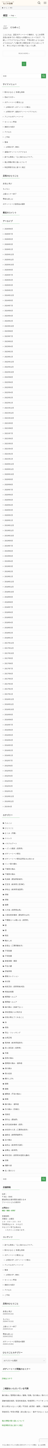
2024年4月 (9, 316)
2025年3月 (9, 285)
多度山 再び (7, 184)
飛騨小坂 (8, 1165)
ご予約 (7, 137)
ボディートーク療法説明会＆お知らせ (19, 859)
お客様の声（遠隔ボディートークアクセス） (22, 112)
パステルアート (11, 843)
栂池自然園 (9, 992)
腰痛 (6, 1084)
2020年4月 (9, 505)
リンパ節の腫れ (11, 864)
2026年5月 (9, 239)
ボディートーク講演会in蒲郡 (14, 204)
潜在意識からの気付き (13, 1012)
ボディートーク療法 (12, 854)
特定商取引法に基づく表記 (15, 167)
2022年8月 (9, 377)
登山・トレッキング (12, 1033)
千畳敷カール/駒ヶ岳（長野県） (17, 920)
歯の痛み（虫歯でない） (14, 1007)
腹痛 (6, 1099)
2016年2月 (9, 750)
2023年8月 (9, 331)
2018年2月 (9, 633)
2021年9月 (9, 423)
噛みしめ (8, 941)
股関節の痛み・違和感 (13, 1063)
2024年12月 (9, 295)
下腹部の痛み (10, 869)
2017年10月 (9, 653)
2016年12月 (9, 699)
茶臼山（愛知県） (12, 1119)
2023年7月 (9, 336)
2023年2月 (9, 352)
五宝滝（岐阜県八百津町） (15, 884)
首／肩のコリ (10, 1171)
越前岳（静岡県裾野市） (14, 1135)
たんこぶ (8, 823)
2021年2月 (9, 454)
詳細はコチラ (7, 1378)
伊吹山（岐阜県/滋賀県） (14, 889)
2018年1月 (9, 638)
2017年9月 (9, 658)
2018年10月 (9, 592)
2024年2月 (9, 321)
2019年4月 (9, 561)
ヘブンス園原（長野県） (14, 848)
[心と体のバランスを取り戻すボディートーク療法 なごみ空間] (8, 3)
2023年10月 (9, 326)
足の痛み (8, 1140)
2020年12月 (9, 464)
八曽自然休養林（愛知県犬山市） (18, 915)
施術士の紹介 (10, 127)
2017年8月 (9, 663)
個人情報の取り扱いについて (16, 162)
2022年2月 (9, 398)
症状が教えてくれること (14, 1017)
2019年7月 (9, 546)
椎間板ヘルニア (11, 997)
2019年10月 (9, 536)
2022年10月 (9, 372)
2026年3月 (9, 244)
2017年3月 (9, 684)
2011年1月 (9, 791)
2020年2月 (9, 515)
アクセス (8, 132)
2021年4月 (9, 449)
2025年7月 (9, 275)
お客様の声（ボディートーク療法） (18, 107)
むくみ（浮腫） (11, 833)
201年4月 (8, 807)
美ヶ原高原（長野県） (13, 1048)
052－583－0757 (8, 1211)
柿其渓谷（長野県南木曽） (15, 987)
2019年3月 (9, 566)
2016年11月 (9, 704)
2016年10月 (9, 709)
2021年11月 (9, 413)
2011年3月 (9, 781)
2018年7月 (9, 607)
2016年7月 (9, 725)
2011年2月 (9, 786)
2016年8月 (9, 720)
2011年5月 (9, 771)
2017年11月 (9, 648)
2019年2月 (9, 571)
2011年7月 (9, 761)
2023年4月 (9, 346)
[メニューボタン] (45, 3)
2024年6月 (9, 311)
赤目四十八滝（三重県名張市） (17, 1130)
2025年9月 (9, 270)
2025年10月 (9, 265)
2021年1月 (9, 459)
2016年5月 (9, 735)
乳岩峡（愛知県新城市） (14, 879)
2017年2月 (9, 689)
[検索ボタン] (39, 3)
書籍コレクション (12, 976)
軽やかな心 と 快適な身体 (14, 92)
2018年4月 (9, 622)
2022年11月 (9, 367)
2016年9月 (9, 715)
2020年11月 (9, 469)
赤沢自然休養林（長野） (14, 1124)
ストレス (8, 838)
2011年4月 (9, 776)
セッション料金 (11, 122)
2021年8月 (9, 428)
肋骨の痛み (9, 1058)
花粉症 (7, 1114)
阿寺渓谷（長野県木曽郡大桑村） (18, 1155)
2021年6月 (9, 439)
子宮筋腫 (8, 951)
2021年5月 (9, 444)
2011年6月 (9, 766)
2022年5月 (9, 387)
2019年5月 (9, 556)
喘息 (6, 935)
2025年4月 (9, 280)
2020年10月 (9, 474)
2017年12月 (9, 643)
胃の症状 (8, 1073)
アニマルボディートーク (14, 117)
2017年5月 (9, 679)
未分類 (7, 981)
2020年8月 (9, 484)
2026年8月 (9, 229)
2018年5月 (9, 617)
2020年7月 (9, 490)
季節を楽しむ (8, 199)
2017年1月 (9, 694)
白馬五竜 (8, 1038)
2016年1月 (9, 755)
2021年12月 (9, 408)
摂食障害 (8, 971)
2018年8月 (9, 602)
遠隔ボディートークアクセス (16, 152)
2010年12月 (9, 796)
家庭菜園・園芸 (11, 961)
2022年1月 (9, 403)
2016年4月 (9, 740)
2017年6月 (9, 674)
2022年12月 (9, 362)
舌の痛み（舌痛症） (12, 1109)
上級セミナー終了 (10, 194)
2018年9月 (9, 597)
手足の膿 (8, 966)
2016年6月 (9, 730)
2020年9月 (9, 479)
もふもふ (6, 189)
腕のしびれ (9, 1079)
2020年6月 (9, 495)
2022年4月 (9, 392)
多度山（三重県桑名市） (14, 946)
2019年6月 (9, 551)
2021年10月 (9, 418)
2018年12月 (9, 582)
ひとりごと (9, 828)
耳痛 (6, 1053)
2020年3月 (9, 510)
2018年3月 (9, 628)
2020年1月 (9, 520)
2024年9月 (9, 300)
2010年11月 (9, 801)
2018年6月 (9, 612)
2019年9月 (9, 541)
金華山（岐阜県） (12, 1150)
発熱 (6, 1027)
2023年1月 (9, 357)
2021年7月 (9, 433)
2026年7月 (9, 234)
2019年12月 (9, 525)
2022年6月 (9, 382)
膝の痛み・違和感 (12, 1104)
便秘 (6, 894)
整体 (6, 142)
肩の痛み (8, 1068)
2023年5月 (9, 341)
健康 (6, 905)
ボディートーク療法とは (14, 102)
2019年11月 (9, 530)
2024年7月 (9, 306)
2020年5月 (9, 500)
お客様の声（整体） (13, 147)
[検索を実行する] (43, 76)
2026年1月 (9, 249)
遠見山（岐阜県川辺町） (14, 1145)
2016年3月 (9, 745)
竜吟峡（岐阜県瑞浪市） (14, 1043)
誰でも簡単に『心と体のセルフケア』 (19, 157)
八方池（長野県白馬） (13, 910)
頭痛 (6, 1160)
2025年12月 (9, 254)
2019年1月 (9, 576)
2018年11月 (9, 587)
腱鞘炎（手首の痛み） (13, 1094)
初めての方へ (10, 97)
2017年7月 (9, 669)
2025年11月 (9, 260)
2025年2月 (9, 290)
